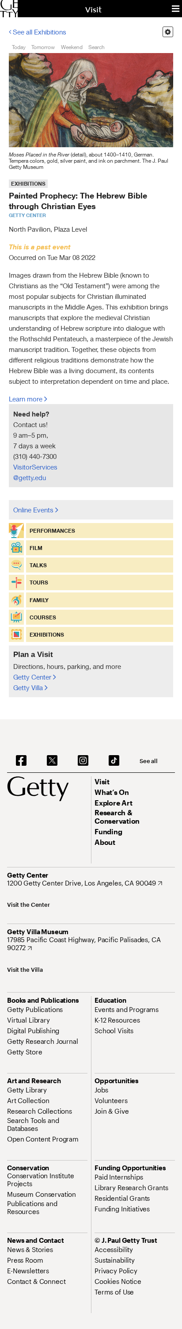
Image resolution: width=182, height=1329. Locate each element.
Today (19, 47)
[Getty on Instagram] (83, 761)
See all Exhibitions (38, 32)
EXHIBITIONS (28, 183)
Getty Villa (29, 687)
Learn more (26, 399)
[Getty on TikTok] (114, 761)
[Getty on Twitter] (52, 761)
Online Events (34, 510)
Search (96, 47)
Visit (93, 10)
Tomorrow (43, 47)
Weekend (72, 47)
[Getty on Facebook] (21, 761)
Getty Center (33, 677)
